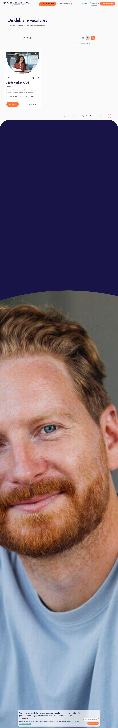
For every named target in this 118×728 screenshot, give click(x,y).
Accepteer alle (93, 723)
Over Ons (84, 4)
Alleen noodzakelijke (91, 719)
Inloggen (94, 4)
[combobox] (75, 116)
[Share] (33, 78)
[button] (37, 78)
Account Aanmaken (107, 4)
